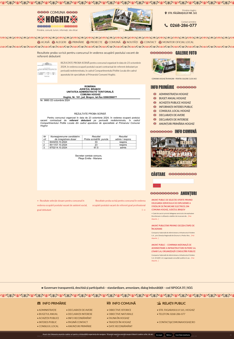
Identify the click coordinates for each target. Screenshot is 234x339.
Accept (159, 335)
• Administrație (46, 310)
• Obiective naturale (120, 314)
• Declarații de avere (79, 310)
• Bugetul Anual (47, 314)
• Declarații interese (79, 314)
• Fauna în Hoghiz (118, 318)
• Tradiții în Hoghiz (119, 322)
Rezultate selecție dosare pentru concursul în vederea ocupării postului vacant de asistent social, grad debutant (62, 205)
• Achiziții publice (48, 318)
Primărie (78, 42)
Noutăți (132, 42)
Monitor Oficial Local (178, 42)
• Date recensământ (119, 326)
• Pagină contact (77, 322)
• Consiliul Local (48, 326)
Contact (150, 42)
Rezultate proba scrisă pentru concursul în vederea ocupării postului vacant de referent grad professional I (118, 205)
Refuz (168, 335)
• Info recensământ (79, 318)
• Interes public (47, 322)
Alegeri (61, 42)
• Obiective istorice (119, 310)
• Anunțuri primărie (79, 326)
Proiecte (96, 42)
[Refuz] (230, 335)
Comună (115, 42)
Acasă (45, 42)
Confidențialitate (183, 335)
